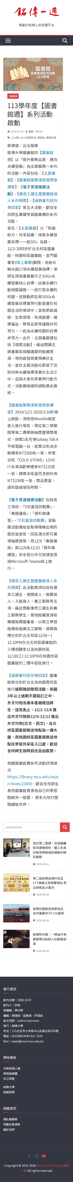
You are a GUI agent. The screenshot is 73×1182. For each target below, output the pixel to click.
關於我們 (9, 1130)
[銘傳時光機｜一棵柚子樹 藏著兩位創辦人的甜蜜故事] (16, 944)
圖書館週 (51, 137)
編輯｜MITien (35, 131)
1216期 (15, 137)
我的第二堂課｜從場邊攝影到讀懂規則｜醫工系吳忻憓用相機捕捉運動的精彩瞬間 (49, 850)
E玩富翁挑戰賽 (31, 520)
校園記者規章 (11, 1124)
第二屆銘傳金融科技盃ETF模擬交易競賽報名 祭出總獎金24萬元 (50, 883)
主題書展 (28, 228)
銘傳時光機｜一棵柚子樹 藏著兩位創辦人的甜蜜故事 (49, 939)
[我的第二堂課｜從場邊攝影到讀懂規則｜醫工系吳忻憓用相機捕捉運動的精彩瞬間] (16, 855)
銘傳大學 (9, 1087)
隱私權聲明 (10, 1119)
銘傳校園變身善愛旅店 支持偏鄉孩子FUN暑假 (48, 910)
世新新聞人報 (11, 1068)
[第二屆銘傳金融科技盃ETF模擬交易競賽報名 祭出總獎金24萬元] (16, 888)
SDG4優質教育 (28, 137)
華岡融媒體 (10, 1073)
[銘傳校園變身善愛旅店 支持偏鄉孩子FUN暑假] (16, 916)
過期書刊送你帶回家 (28, 675)
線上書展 (24, 262)
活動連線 (13, 96)
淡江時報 (9, 1078)
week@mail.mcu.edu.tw (27, 1041)
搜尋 (65, 827)
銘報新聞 (9, 1092)
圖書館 (41, 137)
